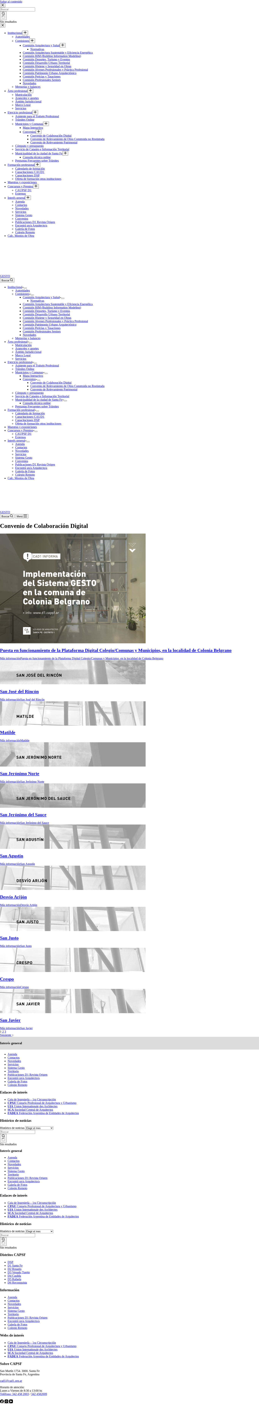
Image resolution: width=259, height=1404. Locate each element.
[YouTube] (11, 1402)
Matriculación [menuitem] (23, 94)
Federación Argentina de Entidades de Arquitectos (43, 1113)
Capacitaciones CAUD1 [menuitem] (29, 172)
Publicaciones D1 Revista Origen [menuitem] (35, 222)
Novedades (14, 1061)
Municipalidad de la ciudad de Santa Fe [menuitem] (38, 153)
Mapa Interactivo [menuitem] (33, 127)
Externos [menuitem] (20, 193)
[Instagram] (7, 1402)
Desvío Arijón (13, 896)
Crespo (7, 979)
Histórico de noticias (12, 1128)
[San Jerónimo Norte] (73, 765)
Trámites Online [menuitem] (24, 119)
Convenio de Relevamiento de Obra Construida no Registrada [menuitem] (67, 139)
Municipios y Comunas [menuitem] (29, 123)
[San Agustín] (73, 847)
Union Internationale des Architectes (32, 1106)
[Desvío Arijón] (73, 889)
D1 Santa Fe (15, 1265)
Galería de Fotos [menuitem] (25, 228)
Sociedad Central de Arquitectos (30, 1109)
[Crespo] (73, 971)
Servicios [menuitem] (20, 108)
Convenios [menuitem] (29, 131)
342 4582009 (39, 1394)
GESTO (5, 276)
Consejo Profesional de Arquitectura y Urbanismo (42, 1103)
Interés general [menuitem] (16, 197)
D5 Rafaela (14, 1279)
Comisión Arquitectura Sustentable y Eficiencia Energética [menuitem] (58, 52)
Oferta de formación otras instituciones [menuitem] (38, 178)
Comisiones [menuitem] (22, 40)
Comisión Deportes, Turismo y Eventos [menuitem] (46, 59)
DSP (10, 1262)
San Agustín (11, 855)
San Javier (10, 1020)
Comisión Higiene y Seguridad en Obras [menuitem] (47, 66)
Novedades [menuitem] (29, 83)
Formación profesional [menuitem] (21, 164)
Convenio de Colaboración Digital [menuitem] (50, 135)
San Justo (9, 937)
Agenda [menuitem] (20, 201)
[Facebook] (2, 1402)
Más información (81, 658)
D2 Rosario (14, 1269)
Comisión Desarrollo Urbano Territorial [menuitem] (46, 62)
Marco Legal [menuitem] (23, 105)
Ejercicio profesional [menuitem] (20, 112)
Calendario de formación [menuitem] (30, 168)
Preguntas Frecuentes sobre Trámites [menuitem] (37, 160)
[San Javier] (73, 1012)
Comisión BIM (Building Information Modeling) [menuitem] (52, 56)
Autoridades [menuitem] (22, 36)
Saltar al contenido (11, 1)
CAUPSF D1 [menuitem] (23, 190)
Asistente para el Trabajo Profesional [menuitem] (37, 116)
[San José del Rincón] (73, 683)
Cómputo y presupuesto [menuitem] (29, 145)
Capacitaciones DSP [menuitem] (27, 175)
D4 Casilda (14, 1275)
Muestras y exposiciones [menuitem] (22, 182)
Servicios (13, 1064)
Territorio (13, 1071)
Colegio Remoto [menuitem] (25, 232)
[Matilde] (73, 724)
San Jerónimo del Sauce (23, 814)
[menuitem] (25, 33)
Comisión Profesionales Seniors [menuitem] (42, 80)
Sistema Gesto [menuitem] (23, 215)
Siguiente (6, 1035)
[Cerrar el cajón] (2, 25)
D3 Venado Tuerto (19, 1272)
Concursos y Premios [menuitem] (20, 186)
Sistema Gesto (16, 1067)
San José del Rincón (19, 691)
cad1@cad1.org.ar (11, 1380)
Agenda (12, 1054)
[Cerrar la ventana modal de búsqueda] (2, 5)
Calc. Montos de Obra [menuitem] (21, 235)
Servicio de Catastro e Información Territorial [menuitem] (42, 149)
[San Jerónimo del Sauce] (73, 806)
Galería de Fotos (17, 1081)
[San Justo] (73, 930)
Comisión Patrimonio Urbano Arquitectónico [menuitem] (49, 73)
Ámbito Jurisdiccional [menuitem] (28, 101)
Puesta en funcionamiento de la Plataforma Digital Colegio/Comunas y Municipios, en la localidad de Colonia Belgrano (116, 650)
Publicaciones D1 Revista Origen (27, 1074)
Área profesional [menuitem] (17, 91)
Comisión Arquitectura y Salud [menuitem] (41, 45)
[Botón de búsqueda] (3, 15)
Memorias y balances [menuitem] (27, 86)
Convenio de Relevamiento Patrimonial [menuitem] (53, 142)
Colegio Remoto (17, 1085)
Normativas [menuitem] (37, 49)
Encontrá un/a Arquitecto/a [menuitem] (31, 225)
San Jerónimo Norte (19, 773)
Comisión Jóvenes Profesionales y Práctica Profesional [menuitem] (55, 69)
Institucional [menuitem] (15, 32)
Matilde (7, 732)
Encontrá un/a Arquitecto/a (24, 1078)
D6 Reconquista (17, 1282)
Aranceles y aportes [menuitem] (27, 98)
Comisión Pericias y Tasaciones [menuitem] (41, 76)
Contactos (14, 1057)
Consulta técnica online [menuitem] (37, 157)
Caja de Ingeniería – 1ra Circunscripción (32, 1099)
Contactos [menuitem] (21, 205)
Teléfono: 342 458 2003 (14, 1394)
